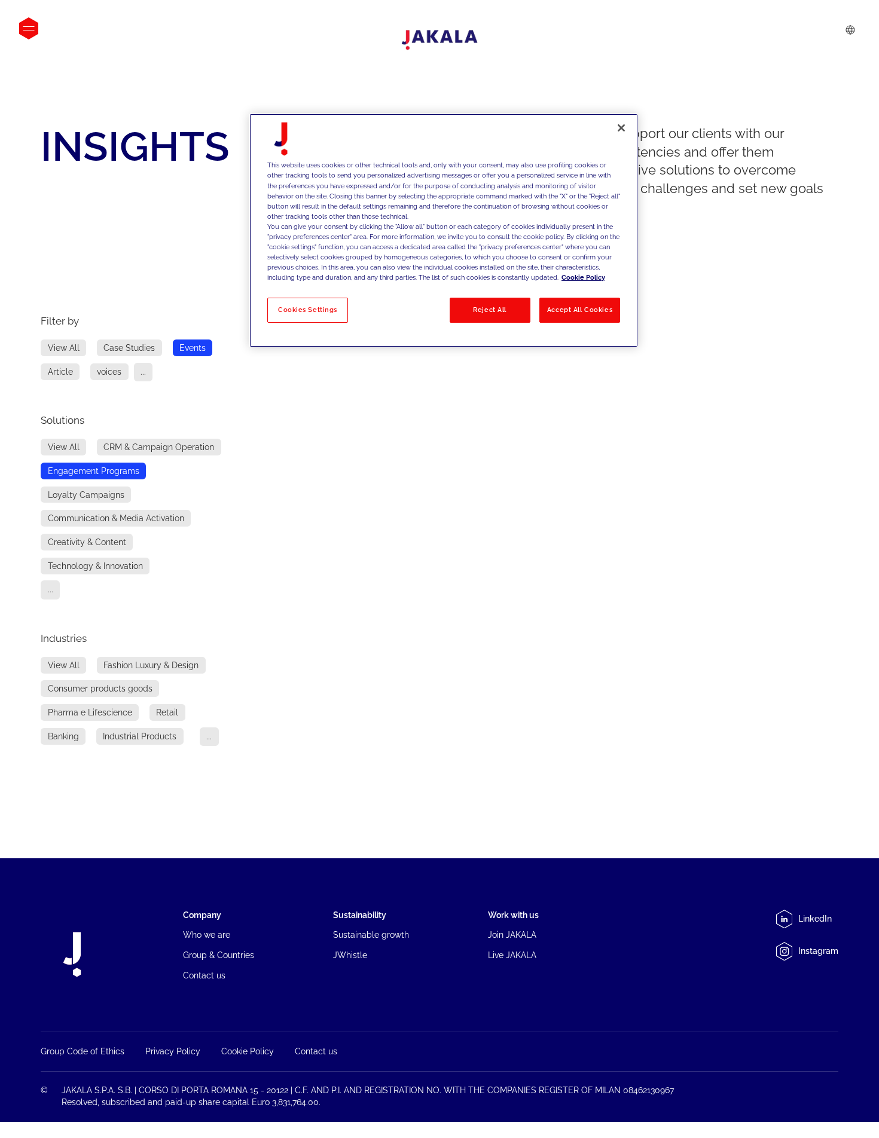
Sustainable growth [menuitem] (371, 935)
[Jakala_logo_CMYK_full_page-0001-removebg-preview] (439, 40)
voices (109, 372)
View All (64, 348)
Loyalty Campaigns (86, 494)
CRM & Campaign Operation (158, 447)
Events (192, 348)
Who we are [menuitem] (206, 935)
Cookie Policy (583, 277)
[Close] (621, 128)
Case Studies (129, 348)
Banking (63, 736)
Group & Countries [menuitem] (218, 955)
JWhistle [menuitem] (350, 955)
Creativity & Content (87, 542)
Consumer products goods (100, 688)
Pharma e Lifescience (90, 712)
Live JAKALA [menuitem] (512, 955)
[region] (443, 230)
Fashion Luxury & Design (151, 665)
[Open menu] (28, 28)
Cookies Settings (307, 309)
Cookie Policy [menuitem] (247, 1051)
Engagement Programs (93, 471)
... (143, 372)
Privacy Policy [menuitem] (172, 1051)
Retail (167, 712)
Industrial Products (139, 736)
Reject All (489, 309)
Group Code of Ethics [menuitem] (82, 1051)
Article (60, 372)
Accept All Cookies (579, 309)
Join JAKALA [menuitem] (512, 935)
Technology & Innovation (95, 566)
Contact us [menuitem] (204, 975)
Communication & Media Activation (116, 518)
